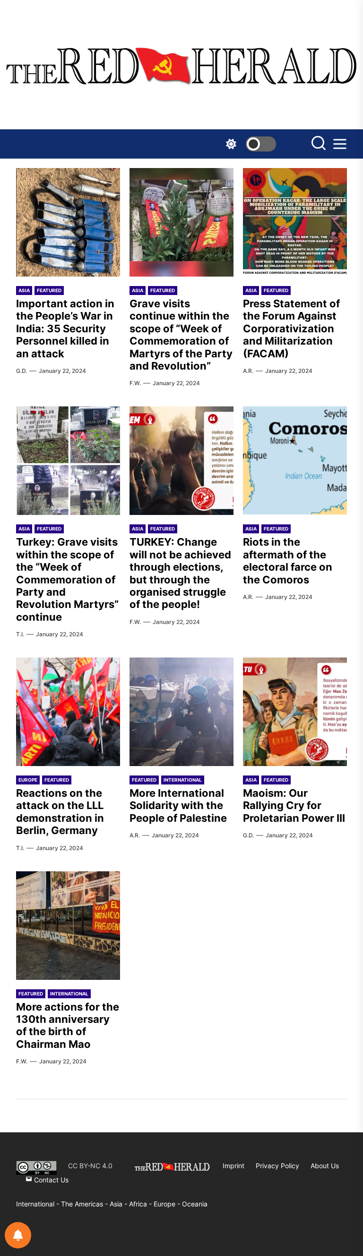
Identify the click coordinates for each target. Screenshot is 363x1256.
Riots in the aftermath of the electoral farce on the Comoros (287, 560)
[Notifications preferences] (18, 1235)
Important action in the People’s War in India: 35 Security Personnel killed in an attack (65, 328)
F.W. (135, 383)
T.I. (20, 634)
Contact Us (50, 1180)
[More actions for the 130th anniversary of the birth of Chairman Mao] (68, 925)
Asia (24, 290)
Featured (49, 290)
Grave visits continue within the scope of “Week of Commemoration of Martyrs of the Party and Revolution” (181, 334)
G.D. (21, 370)
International (183, 780)
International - (38, 1204)
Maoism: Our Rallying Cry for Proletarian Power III (294, 805)
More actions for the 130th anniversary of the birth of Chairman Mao (67, 1025)
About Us (325, 1166)
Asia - (119, 1204)
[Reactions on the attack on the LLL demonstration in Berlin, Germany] (68, 712)
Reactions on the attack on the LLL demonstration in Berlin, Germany (60, 811)
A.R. (248, 370)
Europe (27, 780)
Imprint (233, 1166)
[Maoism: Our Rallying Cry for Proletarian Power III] (295, 712)
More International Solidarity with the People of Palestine (178, 805)
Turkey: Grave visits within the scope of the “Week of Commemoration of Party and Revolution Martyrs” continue (67, 579)
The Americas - (85, 1204)
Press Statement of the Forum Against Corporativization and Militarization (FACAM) (291, 328)
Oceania (194, 1204)
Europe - (168, 1204)
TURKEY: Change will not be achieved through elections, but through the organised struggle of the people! (180, 573)
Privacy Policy (277, 1166)
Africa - (141, 1204)
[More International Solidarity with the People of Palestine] (181, 712)
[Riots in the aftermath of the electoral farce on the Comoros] (295, 460)
